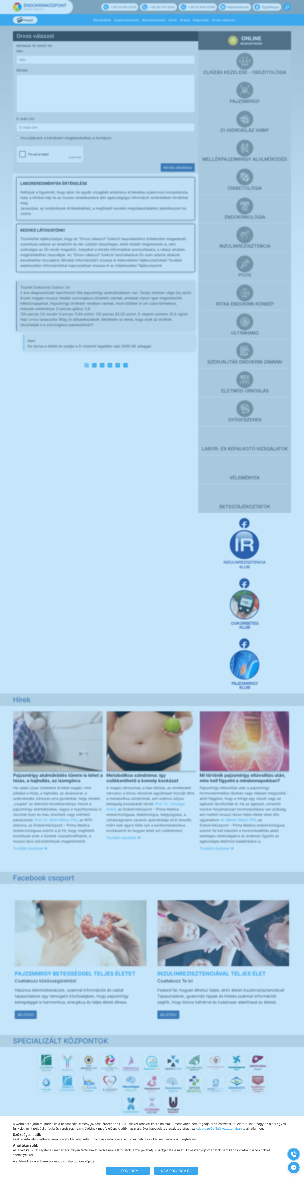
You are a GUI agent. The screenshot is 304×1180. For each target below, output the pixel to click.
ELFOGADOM (128, 1171)
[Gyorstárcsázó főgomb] (294, 1154)
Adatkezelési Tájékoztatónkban (219, 1128)
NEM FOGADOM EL (176, 1171)
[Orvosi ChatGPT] (294, 1167)
